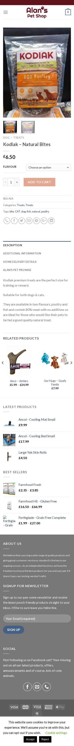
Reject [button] (45, 739)
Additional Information (22, 253)
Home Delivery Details (20, 261)
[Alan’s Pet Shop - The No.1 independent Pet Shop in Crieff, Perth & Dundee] (37, 12)
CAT (17, 211)
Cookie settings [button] (56, 733)
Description (12, 245)
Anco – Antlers (19, 381)
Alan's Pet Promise (17, 270)
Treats (18, 137)
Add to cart (39, 182)
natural (36, 211)
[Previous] (9, 73)
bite (12, 211)
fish (29, 211)
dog (23, 211)
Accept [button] (30, 739)
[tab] (37, 245)
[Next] (64, 73)
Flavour (10, 166)
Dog (6, 137)
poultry (45, 211)
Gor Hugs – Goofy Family (55, 382)
